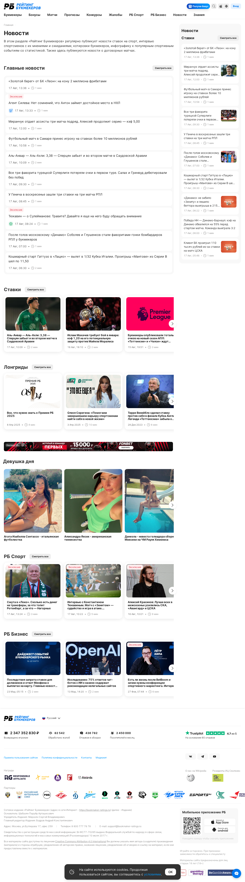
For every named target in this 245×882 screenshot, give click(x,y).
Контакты (86, 757)
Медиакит (101, 757)
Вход (236, 6)
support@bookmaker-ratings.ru (124, 826)
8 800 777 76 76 (81, 826)
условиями (152, 874)
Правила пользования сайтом (21, 757)
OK (170, 872)
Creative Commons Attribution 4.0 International (80, 841)
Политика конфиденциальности (59, 757)
